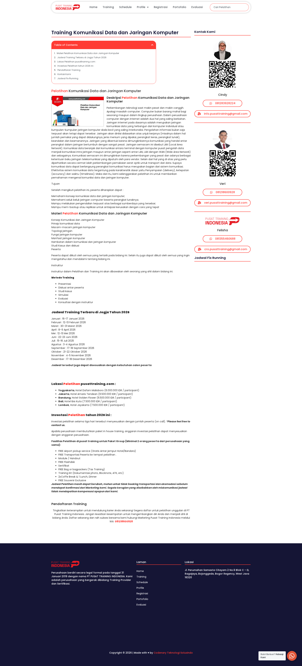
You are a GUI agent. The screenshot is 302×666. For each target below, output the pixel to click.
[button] (152, 45)
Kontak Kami (64, 74)
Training (108, 7)
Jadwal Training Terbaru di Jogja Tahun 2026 (81, 57)
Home (93, 7)
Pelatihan (59, 90)
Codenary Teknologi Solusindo (173, 652)
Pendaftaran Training (68, 70)
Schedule (125, 7)
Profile (141, 7)
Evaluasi (197, 7)
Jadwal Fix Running (67, 78)
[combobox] (229, 7)
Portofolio (179, 7)
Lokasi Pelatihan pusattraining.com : (76, 61)
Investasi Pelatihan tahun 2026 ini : (75, 65)
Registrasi (161, 7)
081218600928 (124, 521)
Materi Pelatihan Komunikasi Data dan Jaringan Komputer (88, 53)
